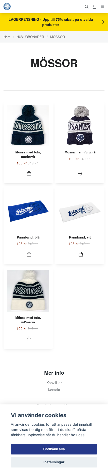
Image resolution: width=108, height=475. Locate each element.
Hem (7, 36)
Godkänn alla (54, 449)
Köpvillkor (54, 382)
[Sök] (87, 7)
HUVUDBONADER (30, 36)
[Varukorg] (94, 7)
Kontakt (54, 389)
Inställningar (54, 462)
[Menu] (102, 7)
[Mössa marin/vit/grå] (80, 173)
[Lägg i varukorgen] (29, 173)
